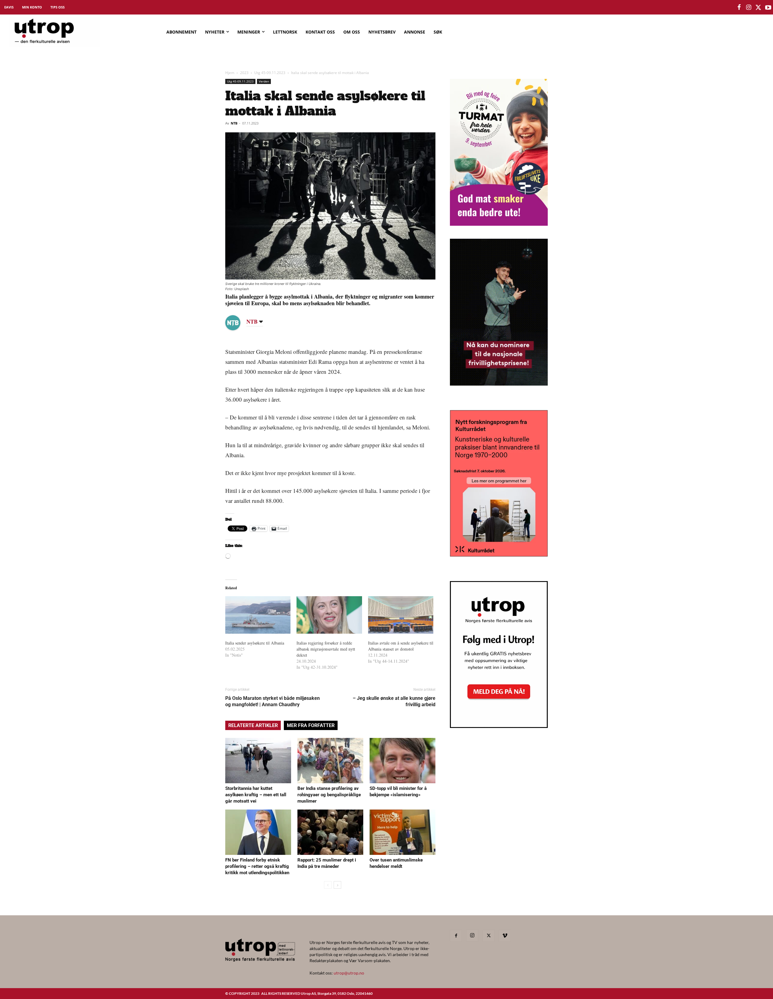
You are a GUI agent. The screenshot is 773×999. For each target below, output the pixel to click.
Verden (264, 81)
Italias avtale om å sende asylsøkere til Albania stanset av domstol (400, 646)
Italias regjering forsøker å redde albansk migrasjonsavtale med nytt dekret (326, 649)
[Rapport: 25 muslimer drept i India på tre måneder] (330, 832)
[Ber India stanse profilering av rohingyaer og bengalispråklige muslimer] (330, 760)
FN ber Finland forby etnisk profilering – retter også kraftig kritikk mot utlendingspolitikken (257, 866)
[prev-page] (328, 885)
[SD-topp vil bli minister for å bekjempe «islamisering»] (402, 760)
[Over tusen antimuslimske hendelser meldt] (402, 832)
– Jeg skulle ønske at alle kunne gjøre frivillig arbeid (394, 701)
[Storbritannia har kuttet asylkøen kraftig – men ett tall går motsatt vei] (258, 760)
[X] (489, 936)
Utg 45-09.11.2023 (269, 72)
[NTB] (237, 322)
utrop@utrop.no (349, 972)
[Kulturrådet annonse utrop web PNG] (499, 554)
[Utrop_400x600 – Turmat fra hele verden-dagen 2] (499, 224)
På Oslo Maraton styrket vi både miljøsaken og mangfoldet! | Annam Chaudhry (272, 701)
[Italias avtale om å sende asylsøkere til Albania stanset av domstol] (400, 615)
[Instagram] (472, 935)
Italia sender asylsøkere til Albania (254, 643)
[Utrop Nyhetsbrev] (499, 726)
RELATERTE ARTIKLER (253, 725)
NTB (234, 123)
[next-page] (337, 885)
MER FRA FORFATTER (311, 725)
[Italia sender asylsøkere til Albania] (257, 615)
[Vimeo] (505, 936)
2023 (244, 72)
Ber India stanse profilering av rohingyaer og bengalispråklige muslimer (329, 795)
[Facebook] (456, 936)
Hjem (229, 72)
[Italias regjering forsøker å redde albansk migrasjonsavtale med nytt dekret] (329, 615)
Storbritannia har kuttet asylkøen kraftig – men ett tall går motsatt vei (255, 795)
